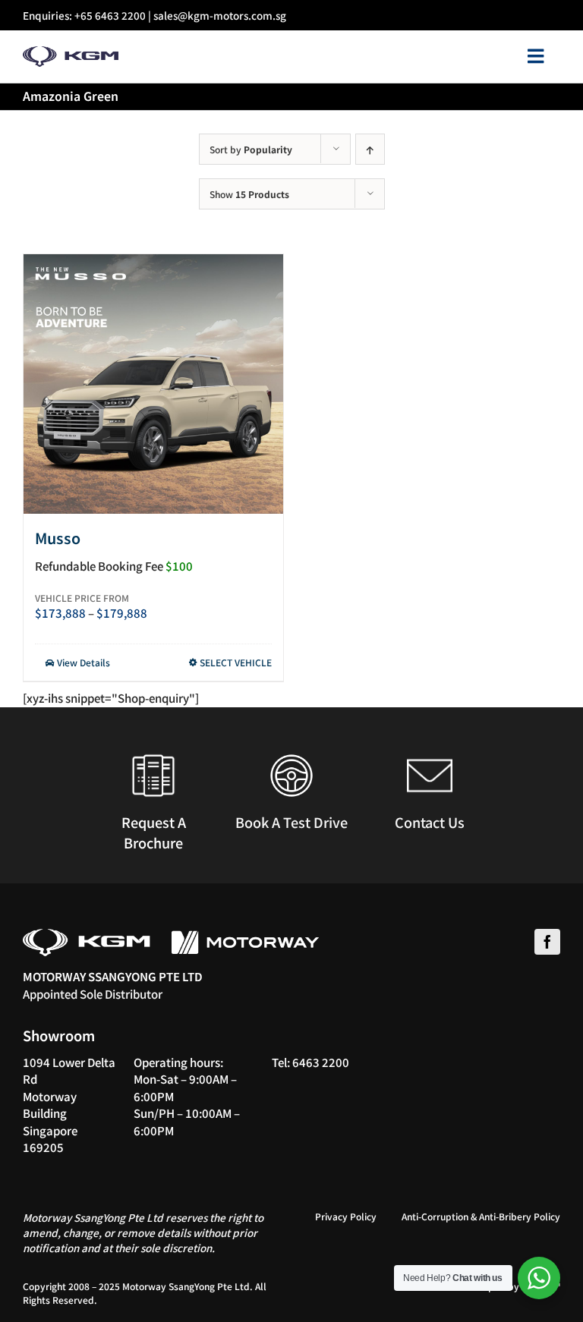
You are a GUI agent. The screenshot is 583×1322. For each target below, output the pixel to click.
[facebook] (547, 942)
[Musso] (153, 384)
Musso (57, 538)
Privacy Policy (346, 1216)
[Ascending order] (370, 149)
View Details (82, 662)
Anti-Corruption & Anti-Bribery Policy (481, 1216)
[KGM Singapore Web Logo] (70, 52)
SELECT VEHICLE (236, 662)
